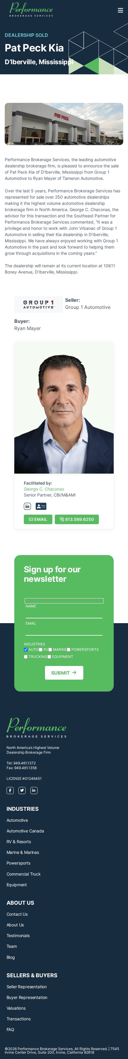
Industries (34, 644)
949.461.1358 (25, 768)
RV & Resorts (19, 841)
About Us (15, 924)
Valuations (16, 1008)
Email (40, 519)
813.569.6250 (79, 519)
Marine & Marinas (23, 852)
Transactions (19, 1018)
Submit (60, 673)
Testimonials (18, 935)
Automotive (17, 820)
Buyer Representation (27, 997)
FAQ (11, 1029)
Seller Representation (27, 986)
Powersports (18, 862)
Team (12, 946)
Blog (11, 957)
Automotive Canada (25, 830)
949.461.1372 (24, 763)
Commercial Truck (24, 873)
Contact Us (17, 914)
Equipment (17, 884)
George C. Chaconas (44, 488)
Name (31, 606)
